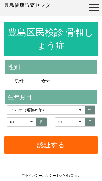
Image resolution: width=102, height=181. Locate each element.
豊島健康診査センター (30, 5)
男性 (19, 81)
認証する (51, 144)
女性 (46, 81)
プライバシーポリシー (38, 175)
